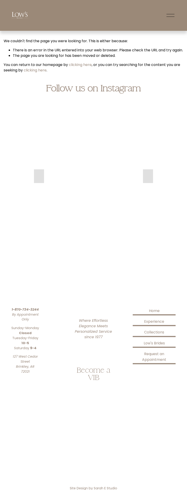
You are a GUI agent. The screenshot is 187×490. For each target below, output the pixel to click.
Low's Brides (154, 343)
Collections (154, 332)
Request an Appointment (154, 356)
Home (154, 310)
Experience (154, 321)
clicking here (80, 64)
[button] (39, 176)
